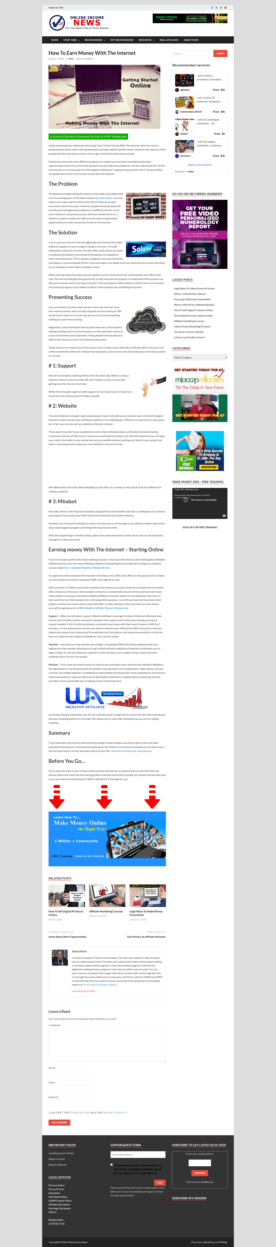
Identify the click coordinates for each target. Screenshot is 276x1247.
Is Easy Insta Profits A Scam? (189, 337)
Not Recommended (121, 40)
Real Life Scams (169, 40)
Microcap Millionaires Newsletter (192, 299)
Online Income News (77, 1242)
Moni (71, 58)
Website (54, 1097)
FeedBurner (206, 1181)
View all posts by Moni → (85, 990)
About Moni (191, 40)
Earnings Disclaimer (60, 1208)
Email (53, 1082)
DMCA (52, 1212)
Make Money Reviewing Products (192, 326)
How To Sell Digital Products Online (193, 310)
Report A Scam (57, 1158)
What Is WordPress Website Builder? (194, 304)
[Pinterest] (225, 7)
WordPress (209, 1242)
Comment (55, 1025)
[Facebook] (212, 7)
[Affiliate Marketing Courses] (107, 896)
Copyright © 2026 (58, 1242)
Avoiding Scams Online (61, 1153)
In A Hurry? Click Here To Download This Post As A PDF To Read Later (88, 136)
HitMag (223, 1242)
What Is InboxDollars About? (190, 293)
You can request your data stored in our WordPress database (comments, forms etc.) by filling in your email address (138, 1169)
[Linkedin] (216, 7)
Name (53, 1068)
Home (54, 40)
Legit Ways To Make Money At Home (194, 288)
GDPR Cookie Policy (60, 1200)
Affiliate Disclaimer (59, 1204)
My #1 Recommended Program (100, 984)
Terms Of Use (80, 1112)
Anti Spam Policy (58, 1196)
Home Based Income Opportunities (193, 315)
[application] (199, 503)
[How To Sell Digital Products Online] (67, 896)
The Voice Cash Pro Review (189, 331)
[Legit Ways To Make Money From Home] (148, 896)
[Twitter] (221, 7)
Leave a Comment (84, 58)
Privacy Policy (114, 1112)
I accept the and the (89, 1112)
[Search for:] (199, 53)
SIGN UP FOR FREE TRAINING (200, 527)
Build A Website (57, 1164)
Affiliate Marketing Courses (106, 911)
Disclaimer (55, 1192)
